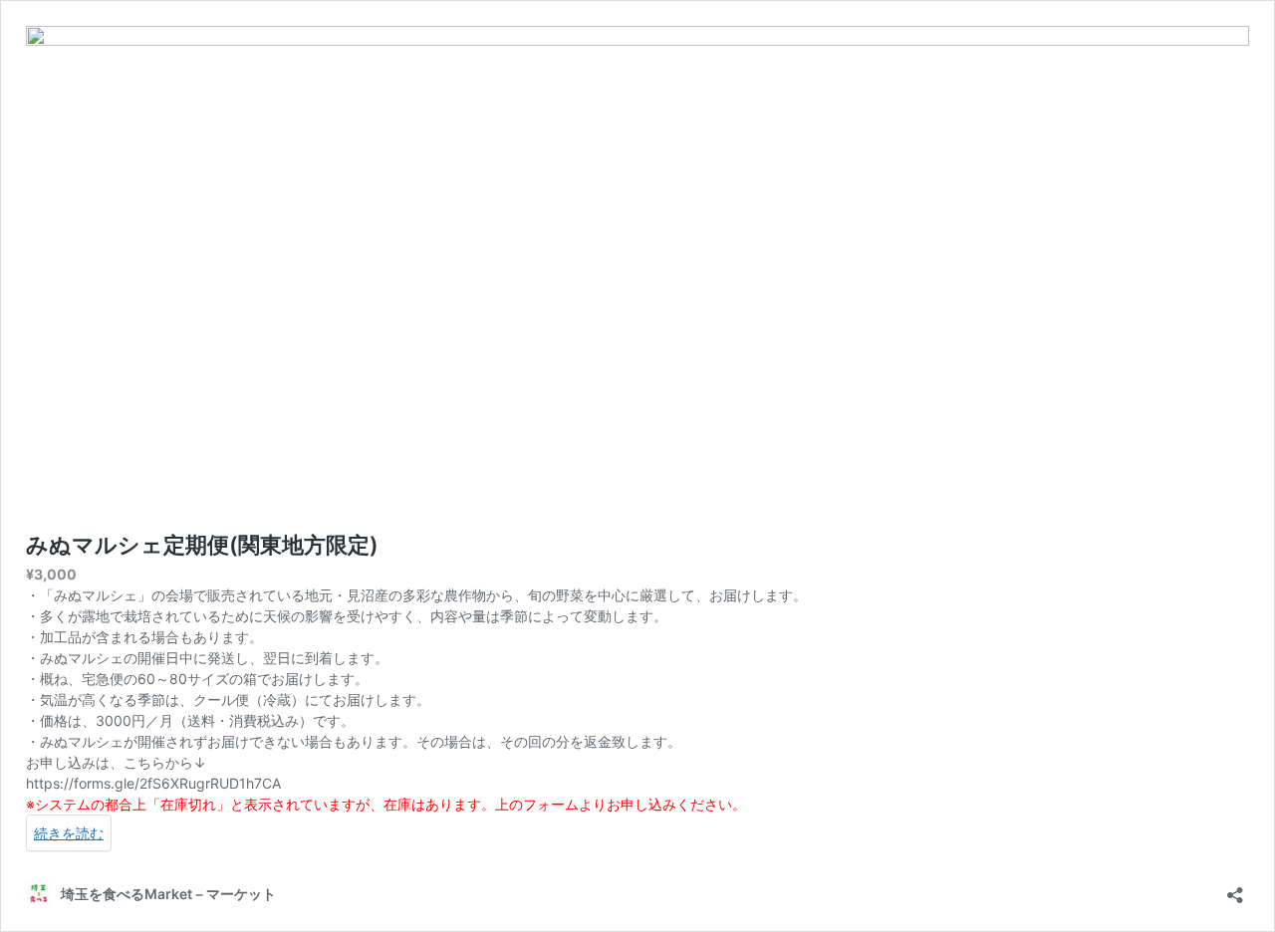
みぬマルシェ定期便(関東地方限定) (202, 545)
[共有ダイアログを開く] (1235, 888)
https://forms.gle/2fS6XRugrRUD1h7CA (153, 783)
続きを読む (69, 832)
